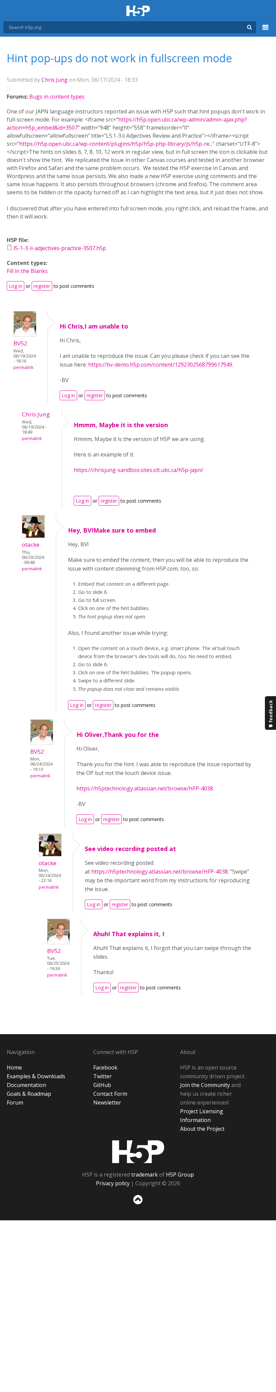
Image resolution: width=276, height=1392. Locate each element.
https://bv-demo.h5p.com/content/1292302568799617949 (160, 364)
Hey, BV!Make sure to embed (112, 530)
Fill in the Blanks (27, 271)
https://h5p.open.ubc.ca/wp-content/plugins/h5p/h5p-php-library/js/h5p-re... (115, 143)
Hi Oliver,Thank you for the (117, 735)
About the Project (202, 1128)
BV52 (20, 343)
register (42, 286)
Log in (15, 286)
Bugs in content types (56, 96)
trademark (144, 1174)
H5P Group (180, 1174)
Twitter (102, 1076)
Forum (15, 1102)
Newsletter (107, 1102)
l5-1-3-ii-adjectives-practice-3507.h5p (59, 248)
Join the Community (205, 1085)
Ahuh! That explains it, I (128, 934)
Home (14, 1067)
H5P (138, 1151)
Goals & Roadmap (29, 1093)
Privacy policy (113, 1183)
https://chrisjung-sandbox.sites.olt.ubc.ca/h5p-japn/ (138, 470)
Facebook (105, 1067)
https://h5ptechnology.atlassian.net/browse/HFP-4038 (144, 788)
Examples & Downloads (36, 1076)
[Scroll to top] (138, 1206)
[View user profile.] (24, 334)
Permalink (23, 367)
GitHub (102, 1085)
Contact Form (110, 1093)
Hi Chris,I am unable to (94, 326)
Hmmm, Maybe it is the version (121, 425)
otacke (30, 544)
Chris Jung (54, 79)
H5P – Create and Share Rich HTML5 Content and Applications (138, 11)
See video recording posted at (130, 849)
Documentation (26, 1085)
